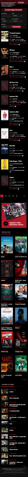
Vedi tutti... (25, 466)
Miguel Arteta (15, 114)
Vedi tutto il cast (16, 44)
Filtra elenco (17, 26)
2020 (13, 119)
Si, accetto (21, 2)
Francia (22, 39)
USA (23, 71)
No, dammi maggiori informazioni (13, 10)
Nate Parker (15, 99)
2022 (13, 168)
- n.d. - (13, 57)
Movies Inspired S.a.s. (18, 153)
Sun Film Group (23, 40)
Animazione (14, 167)
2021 (13, 73)
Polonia (24, 56)
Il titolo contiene (4, 13)
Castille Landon (16, 69)
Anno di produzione (15, 18)
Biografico (14, 182)
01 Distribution (23, 73)
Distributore (3, 24)
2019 (13, 40)
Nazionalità (3, 18)
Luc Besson (15, 132)
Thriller (13, 87)
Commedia (14, 118)
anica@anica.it (6, 473)
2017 (13, 88)
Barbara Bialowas (16, 52)
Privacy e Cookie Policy (14, 473)
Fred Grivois (15, 35)
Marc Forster (15, 85)
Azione (13, 39)
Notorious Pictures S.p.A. (19, 185)
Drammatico (14, 56)
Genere (13, 13)
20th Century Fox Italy (18, 121)
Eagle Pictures (22, 88)
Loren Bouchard (16, 163)
